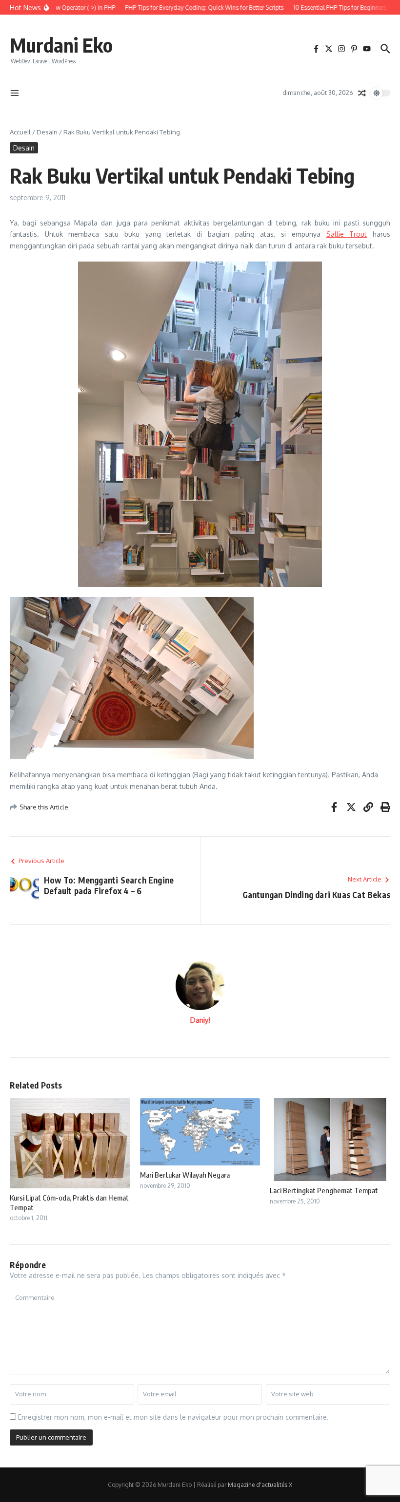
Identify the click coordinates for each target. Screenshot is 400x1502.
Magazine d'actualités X (260, 1484)
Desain (47, 132)
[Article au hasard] (362, 93)
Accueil (20, 132)
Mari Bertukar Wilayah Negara (185, 1174)
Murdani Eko (61, 45)
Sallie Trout (346, 234)
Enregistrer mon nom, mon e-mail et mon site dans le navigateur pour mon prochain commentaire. (173, 1417)
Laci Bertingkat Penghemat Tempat (324, 1190)
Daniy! (200, 1020)
